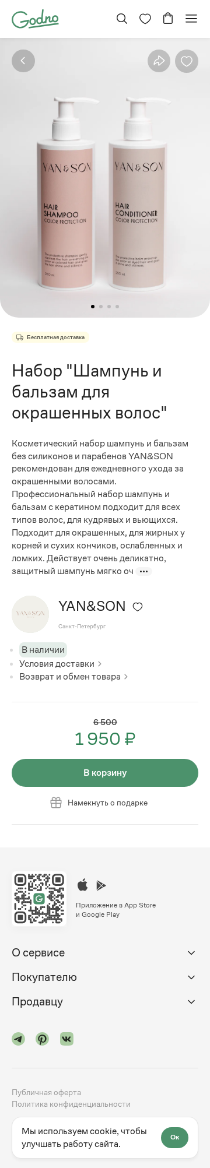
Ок (174, 1137)
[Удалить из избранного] (186, 61)
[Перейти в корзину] (168, 19)
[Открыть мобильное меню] (191, 19)
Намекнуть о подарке (108, 802)
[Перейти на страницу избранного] (145, 19)
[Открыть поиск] (122, 19)
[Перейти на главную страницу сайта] (35, 18)
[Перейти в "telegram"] (19, 1040)
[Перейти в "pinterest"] (43, 1040)
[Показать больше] (143, 571)
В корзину (105, 773)
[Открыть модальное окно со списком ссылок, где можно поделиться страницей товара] (159, 61)
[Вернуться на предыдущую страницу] (23, 61)
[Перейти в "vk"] (67, 1040)
